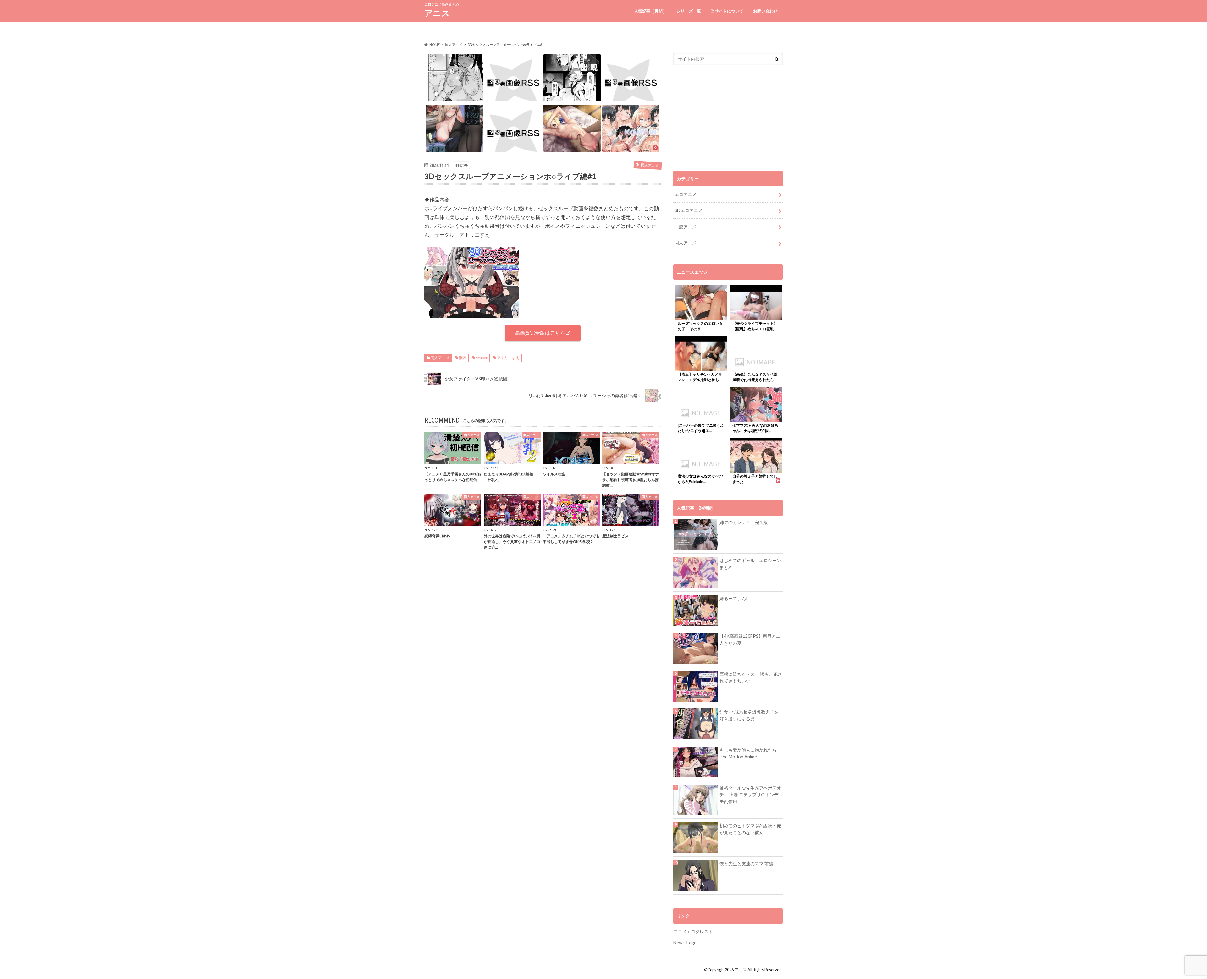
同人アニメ (440, 357)
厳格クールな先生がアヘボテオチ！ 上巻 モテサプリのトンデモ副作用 (750, 794)
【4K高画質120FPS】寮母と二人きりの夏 (749, 639)
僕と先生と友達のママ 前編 (746, 863)
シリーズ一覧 (688, 11)
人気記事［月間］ (650, 11)
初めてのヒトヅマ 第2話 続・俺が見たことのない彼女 (750, 829)
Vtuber (482, 357)
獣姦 (462, 357)
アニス (437, 13)
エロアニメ (686, 194)
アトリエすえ (508, 357)
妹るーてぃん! (733, 598)
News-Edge (685, 942)
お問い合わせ (765, 11)
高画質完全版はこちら (540, 333)
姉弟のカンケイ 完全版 (743, 522)
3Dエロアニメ (689, 210)
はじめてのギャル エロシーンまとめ (750, 564)
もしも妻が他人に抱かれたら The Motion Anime (748, 753)
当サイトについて (727, 11)
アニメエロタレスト (693, 931)
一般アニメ (686, 226)
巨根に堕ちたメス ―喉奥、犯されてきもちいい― (750, 677)
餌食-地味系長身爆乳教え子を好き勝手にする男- (749, 715)
